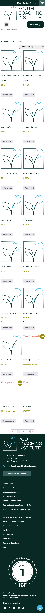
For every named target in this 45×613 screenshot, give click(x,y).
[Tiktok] (23, 608)
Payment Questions (11, 543)
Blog (19, 3)
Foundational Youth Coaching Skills (17, 505)
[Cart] (42, 3)
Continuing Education (11, 492)
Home (3, 29)
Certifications (8, 484)
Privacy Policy (8, 593)
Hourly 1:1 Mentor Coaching (13, 521)
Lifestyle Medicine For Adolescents (17, 517)
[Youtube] (14, 608)
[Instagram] (10, 608)
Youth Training (9, 496)
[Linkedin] (19, 608)
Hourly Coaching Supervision (14, 526)
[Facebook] (5, 608)
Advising (6, 530)
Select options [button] (30, 374)
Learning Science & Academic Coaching (18, 509)
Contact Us (27, 3)
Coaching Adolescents (12, 501)
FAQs (5, 547)
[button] (35, 3)
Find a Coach (8, 534)
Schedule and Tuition (11, 488)
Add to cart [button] (7, 95)
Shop (9, 29)
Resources (7, 539)
